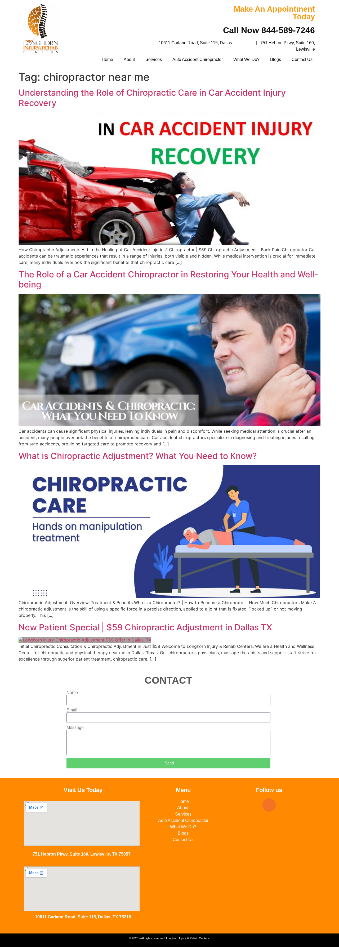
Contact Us (302, 59)
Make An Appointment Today (274, 13)
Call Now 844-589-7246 (269, 30)
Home (107, 59)
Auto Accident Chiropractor (197, 59)
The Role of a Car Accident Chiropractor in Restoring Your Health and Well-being (168, 279)
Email (71, 710)
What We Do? (246, 59)
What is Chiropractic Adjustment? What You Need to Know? (138, 456)
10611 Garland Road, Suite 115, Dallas (195, 43)
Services (153, 59)
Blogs (275, 59)
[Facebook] (269, 805)
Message (75, 727)
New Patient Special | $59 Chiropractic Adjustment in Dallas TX (145, 627)
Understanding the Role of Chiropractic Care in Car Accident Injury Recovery (152, 97)
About (129, 59)
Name (72, 693)
